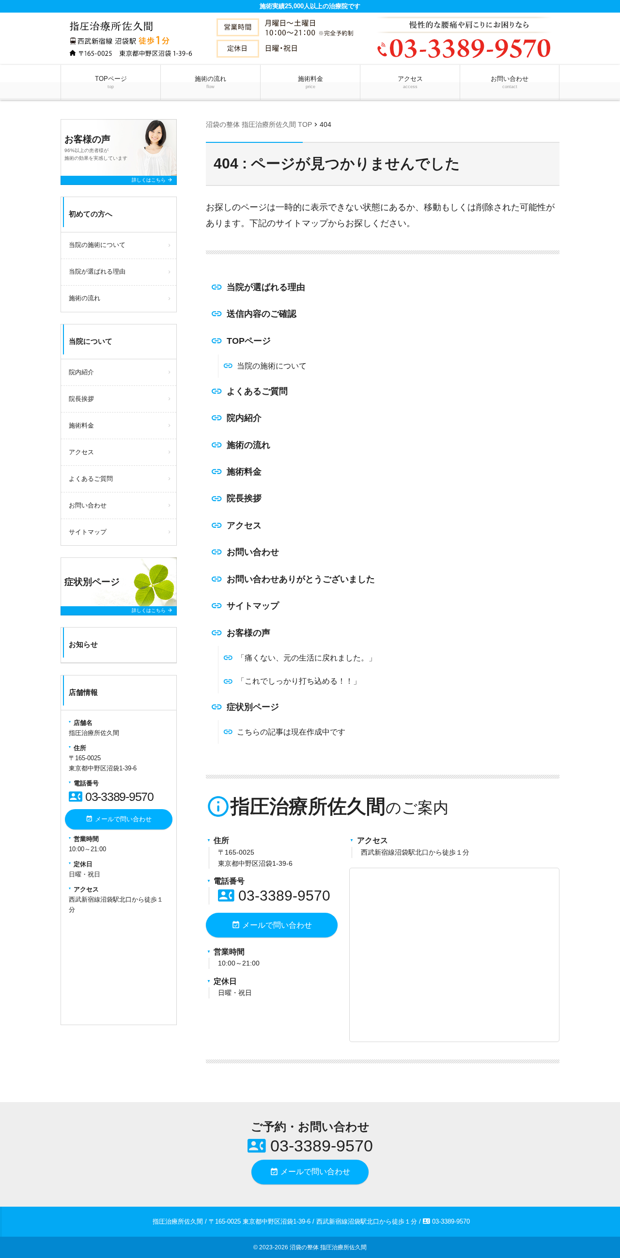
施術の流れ (210, 82)
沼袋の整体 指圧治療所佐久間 (328, 1247)
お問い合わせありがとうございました (301, 579)
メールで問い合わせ (272, 924)
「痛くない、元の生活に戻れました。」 (306, 658)
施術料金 (310, 82)
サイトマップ (253, 606)
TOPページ (111, 82)
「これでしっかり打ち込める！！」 (299, 681)
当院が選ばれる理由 (266, 287)
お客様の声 (248, 633)
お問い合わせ (509, 82)
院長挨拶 (244, 498)
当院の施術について (272, 366)
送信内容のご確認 (261, 314)
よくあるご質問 (257, 391)
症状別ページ (253, 707)
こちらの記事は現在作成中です (291, 732)
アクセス (410, 82)
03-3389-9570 (274, 896)
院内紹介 (244, 418)
